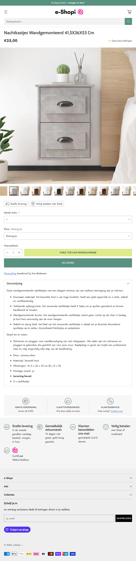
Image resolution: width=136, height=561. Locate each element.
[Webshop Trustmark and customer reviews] (80, 11)
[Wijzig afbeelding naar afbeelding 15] (36, 191)
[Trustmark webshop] (15, 452)
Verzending (10, 273)
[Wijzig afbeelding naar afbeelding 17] (59, 191)
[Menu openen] (5, 11)
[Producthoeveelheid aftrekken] (7, 252)
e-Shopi (17, 545)
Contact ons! (117, 411)
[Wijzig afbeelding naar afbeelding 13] (14, 191)
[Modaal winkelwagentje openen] (129, 11)
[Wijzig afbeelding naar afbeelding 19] (81, 191)
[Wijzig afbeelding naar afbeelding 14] (25, 191)
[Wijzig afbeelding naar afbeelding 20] (93, 191)
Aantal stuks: (11, 212)
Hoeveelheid (11, 246)
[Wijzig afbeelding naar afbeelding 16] (47, 191)
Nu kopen (68, 262)
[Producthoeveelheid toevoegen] (19, 252)
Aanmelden (123, 518)
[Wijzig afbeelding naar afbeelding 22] (115, 191)
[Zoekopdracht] (128, 21)
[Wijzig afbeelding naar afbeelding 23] (126, 191)
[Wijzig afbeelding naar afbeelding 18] (70, 191)
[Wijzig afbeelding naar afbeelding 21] (104, 191)
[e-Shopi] (65, 11)
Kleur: (13, 229)
